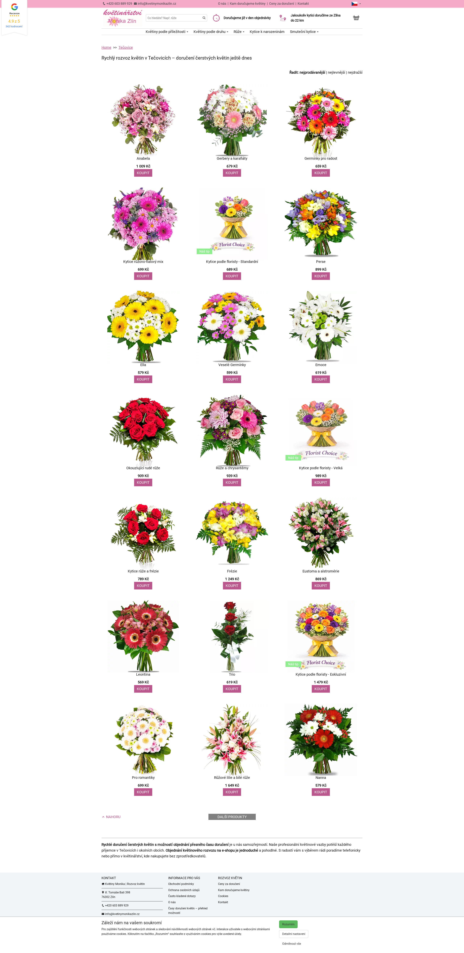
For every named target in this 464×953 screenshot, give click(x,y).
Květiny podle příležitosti (166, 32)
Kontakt (303, 3)
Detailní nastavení (293, 934)
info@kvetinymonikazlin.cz (156, 3)
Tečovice (126, 47)
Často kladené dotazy (182, 896)
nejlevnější (336, 72)
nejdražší (355, 72)
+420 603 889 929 (119, 3)
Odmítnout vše (291, 943)
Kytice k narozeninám (267, 32)
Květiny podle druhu (210, 32)
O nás (222, 3)
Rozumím (288, 924)
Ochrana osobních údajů (184, 890)
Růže (238, 32)
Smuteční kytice (303, 32)
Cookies (223, 896)
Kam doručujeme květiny (248, 3)
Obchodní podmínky (181, 884)
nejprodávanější (312, 72)
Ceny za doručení (281, 3)
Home (106, 47)
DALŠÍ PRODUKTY (232, 817)
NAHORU (113, 817)
